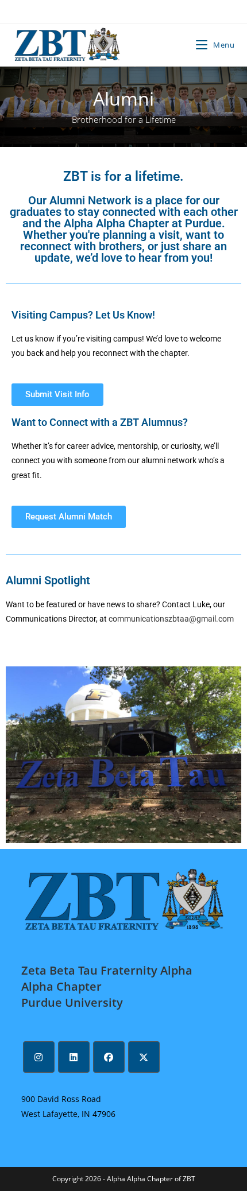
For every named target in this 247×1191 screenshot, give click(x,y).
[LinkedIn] (74, 1057)
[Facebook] (109, 1057)
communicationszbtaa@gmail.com (171, 618)
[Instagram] (39, 1057)
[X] (144, 1057)
